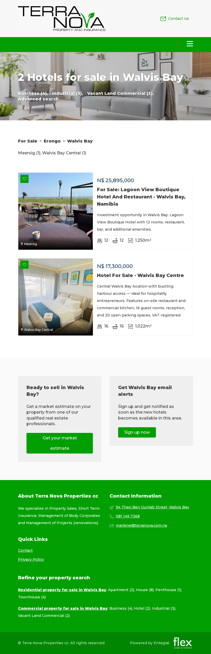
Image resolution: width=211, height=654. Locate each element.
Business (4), (33, 93)
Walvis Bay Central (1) (64, 152)
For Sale (27, 141)
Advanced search (38, 99)
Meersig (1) (29, 152)
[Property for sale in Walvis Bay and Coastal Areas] (62, 18)
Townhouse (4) (32, 597)
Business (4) (120, 608)
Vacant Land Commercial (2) (44, 615)
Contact (25, 550)
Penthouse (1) (168, 590)
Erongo (52, 141)
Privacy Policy (31, 559)
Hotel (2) (142, 608)
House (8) (145, 590)
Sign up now (137, 432)
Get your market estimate (60, 443)
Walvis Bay (80, 141)
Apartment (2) (121, 590)
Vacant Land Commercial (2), (120, 93)
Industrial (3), (67, 93)
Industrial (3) (163, 608)
